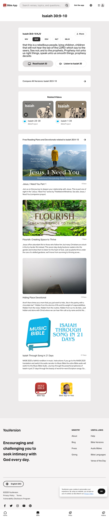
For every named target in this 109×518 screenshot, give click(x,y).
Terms (19, 495)
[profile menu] (101, 5)
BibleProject (33, 124)
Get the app (79, 5)
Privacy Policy (8, 495)
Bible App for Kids (66, 395)
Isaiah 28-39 (37, 120)
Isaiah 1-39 (69, 120)
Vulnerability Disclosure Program (16, 499)
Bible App (41, 395)
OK (101, 491)
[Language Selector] (91, 5)
